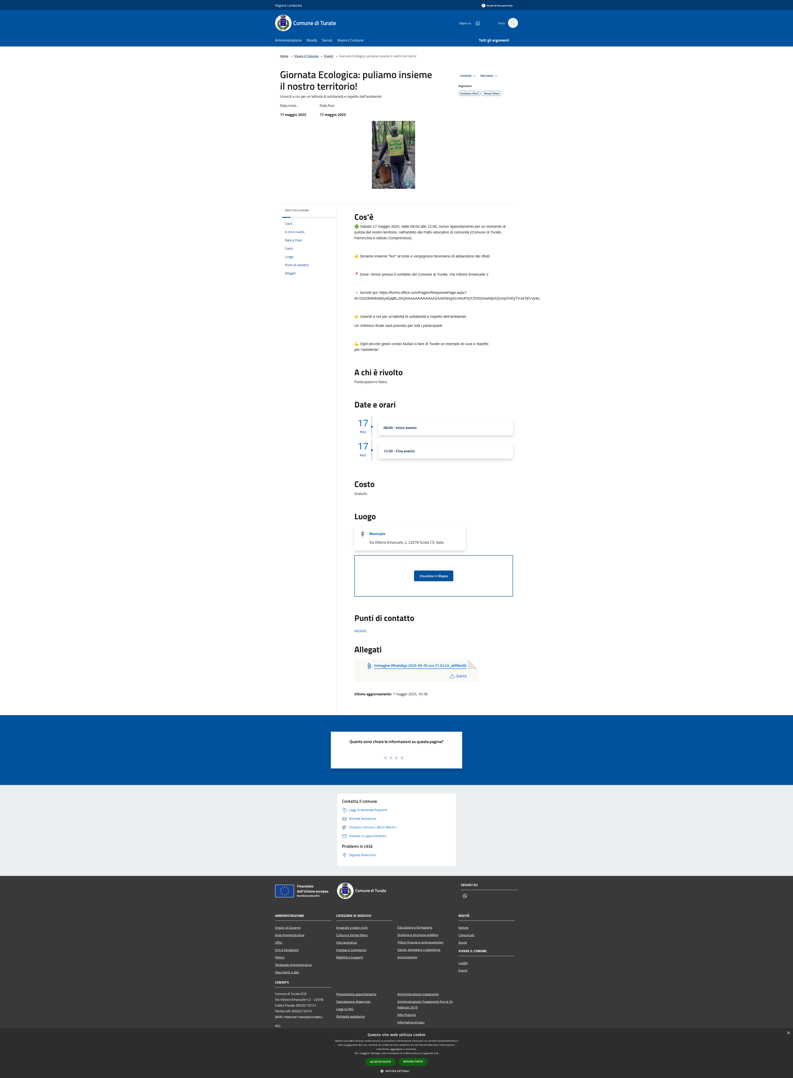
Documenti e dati (287, 972)
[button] (396, 1071)
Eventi (328, 56)
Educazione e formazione (414, 927)
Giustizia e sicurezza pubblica (417, 934)
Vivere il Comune (306, 56)
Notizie (463, 927)
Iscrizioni (360, 630)
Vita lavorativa (346, 942)
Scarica (461, 675)
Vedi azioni (487, 75)
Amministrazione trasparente (418, 994)
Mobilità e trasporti (349, 957)
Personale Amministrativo (293, 964)
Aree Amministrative (289, 935)
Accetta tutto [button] (380, 1062)
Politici (280, 957)
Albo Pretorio (406, 1014)
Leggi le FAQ (345, 1009)
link (436, 1053)
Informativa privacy (411, 1022)
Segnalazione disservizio (353, 1001)
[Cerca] (513, 23)
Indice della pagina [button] (297, 210)
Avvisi (462, 942)
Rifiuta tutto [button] (413, 1061)
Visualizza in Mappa (433, 575)
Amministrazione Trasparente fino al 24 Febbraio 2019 (425, 1004)
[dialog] (396, 1053)
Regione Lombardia (288, 5)
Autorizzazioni (407, 957)
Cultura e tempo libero (352, 935)
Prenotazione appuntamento (356, 994)
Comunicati (466, 935)
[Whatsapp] (476, 23)
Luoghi (463, 962)
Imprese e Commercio (351, 949)
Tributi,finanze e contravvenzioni (420, 942)
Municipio (377, 533)
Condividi (466, 75)
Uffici (278, 942)
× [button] (788, 1033)
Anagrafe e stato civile (352, 927)
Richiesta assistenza (350, 1016)
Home (284, 56)
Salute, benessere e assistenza (418, 949)
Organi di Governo (287, 927)
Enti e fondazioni (287, 949)
